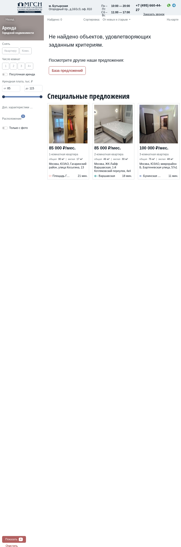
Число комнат (11, 59)
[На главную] (29, 7)
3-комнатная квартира (154, 154)
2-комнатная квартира (108, 154)
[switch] (5, 74)
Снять (6, 43)
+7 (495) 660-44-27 (148, 8)
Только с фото (18, 127)
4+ (29, 66)
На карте (172, 19)
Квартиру (10, 50)
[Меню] (5, 7)
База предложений (67, 70)
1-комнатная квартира (63, 154)
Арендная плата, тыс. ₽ (17, 81)
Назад (10, 19)
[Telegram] (174, 5)
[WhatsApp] (169, 5)
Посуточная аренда (22, 74)
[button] (23, 30)
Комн (25, 50)
